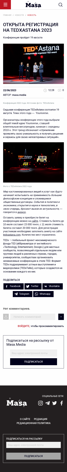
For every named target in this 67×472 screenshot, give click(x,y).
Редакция (40, 419)
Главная (7, 15)
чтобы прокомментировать (41, 326)
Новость (31, 15)
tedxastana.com (12, 234)
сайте (35, 221)
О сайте (25, 419)
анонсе (21, 212)
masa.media (19, 95)
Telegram (24, 293)
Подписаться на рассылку (24, 438)
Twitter (34, 286)
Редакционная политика (33, 423)
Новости (19, 15)
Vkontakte (54, 286)
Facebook (15, 286)
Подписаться (33, 361)
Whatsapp (44, 293)
